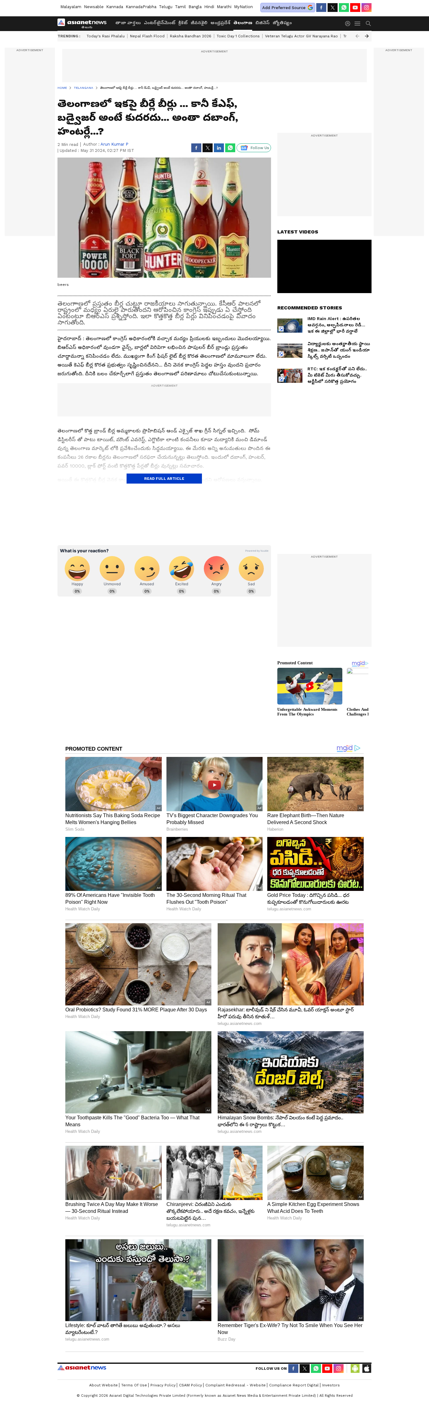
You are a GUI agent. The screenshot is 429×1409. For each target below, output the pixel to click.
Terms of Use (134, 1385)
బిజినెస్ (262, 22)
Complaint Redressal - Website (235, 1385)
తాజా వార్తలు (128, 22)
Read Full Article (164, 478)
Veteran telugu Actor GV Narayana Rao (301, 36)
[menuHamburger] (358, 23)
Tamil (180, 6)
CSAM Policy (190, 1385)
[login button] (349, 23)
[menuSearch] (368, 23)
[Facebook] (321, 7)
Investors (331, 1385)
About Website (103, 1385)
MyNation (243, 6)
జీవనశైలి (199, 22)
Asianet (81, 1367)
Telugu (165, 6)
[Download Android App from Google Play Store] (355, 1368)
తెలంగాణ (242, 22)
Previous (357, 36)
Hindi (209, 6)
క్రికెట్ (182, 22)
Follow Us (260, 148)
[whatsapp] (344, 7)
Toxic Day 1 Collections (238, 36)
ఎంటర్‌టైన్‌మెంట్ (159, 22)
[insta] (366, 7)
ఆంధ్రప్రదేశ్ (220, 22)
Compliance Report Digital (294, 1385)
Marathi (224, 6)
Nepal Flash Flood (147, 36)
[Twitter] (333, 7)
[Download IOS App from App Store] (366, 1368)
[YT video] (355, 7)
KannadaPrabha (141, 6)
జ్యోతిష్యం (282, 22)
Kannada (114, 6)
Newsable (94, 6)
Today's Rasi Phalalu (106, 36)
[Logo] (84, 23)
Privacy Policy (163, 1385)
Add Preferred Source (284, 7)
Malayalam (70, 6)
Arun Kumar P (114, 144)
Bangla (195, 6)
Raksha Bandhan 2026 (190, 36)
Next (367, 36)
